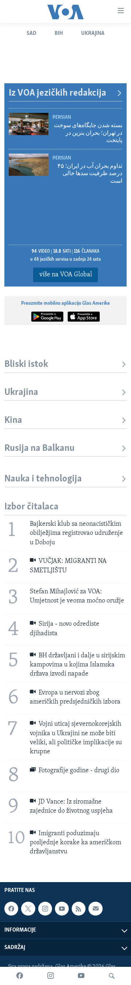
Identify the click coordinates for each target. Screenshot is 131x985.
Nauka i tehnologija (43, 479)
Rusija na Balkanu (39, 448)
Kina (13, 420)
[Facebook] (19, 976)
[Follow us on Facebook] (11, 909)
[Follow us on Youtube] (62, 909)
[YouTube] (81, 976)
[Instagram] (50, 976)
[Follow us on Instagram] (45, 909)
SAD (31, 33)
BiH (59, 33)
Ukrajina (92, 33)
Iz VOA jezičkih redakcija (57, 93)
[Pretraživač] (112, 976)
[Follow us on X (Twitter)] (28, 909)
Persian (61, 115)
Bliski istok (26, 364)
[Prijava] (95, 909)
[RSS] (79, 909)
